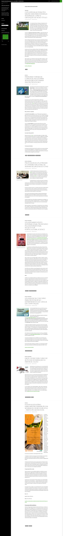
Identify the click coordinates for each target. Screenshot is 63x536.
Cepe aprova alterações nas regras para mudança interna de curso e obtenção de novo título (36, 14)
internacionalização (31, 155)
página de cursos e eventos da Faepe (33, 391)
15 (7, 36)
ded (26, 155)
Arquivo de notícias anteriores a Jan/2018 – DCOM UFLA (12, 1)
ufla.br (8, 15)
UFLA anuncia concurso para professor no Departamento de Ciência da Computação (36, 301)
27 (5, 38)
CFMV (35, 175)
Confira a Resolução (28, 65)
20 (5, 37)
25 (3, 38)
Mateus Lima (35, 168)
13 (5, 36)
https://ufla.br (3, 20)
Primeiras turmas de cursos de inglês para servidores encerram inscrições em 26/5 (34, 79)
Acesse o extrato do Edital (29, 347)
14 (6, 36)
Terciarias (26, 10)
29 (7, 38)
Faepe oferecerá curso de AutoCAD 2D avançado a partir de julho (36, 360)
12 (4, 36)
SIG (33, 103)
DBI (27, 248)
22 (7, 37)
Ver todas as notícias (4, 44)
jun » (8, 41)
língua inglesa (38, 155)
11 (3, 36)
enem (26, 69)
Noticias (26, 75)
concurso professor (29, 350)
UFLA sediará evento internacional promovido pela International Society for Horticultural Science (36, 225)
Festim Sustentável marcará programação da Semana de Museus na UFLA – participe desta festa (36, 407)
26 (4, 38)
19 (4, 37)
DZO (31, 172)
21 (6, 37)
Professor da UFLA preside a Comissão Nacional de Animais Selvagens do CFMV (36, 164)
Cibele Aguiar (35, 19)
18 (3, 37)
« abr (2, 41)
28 (6, 38)
